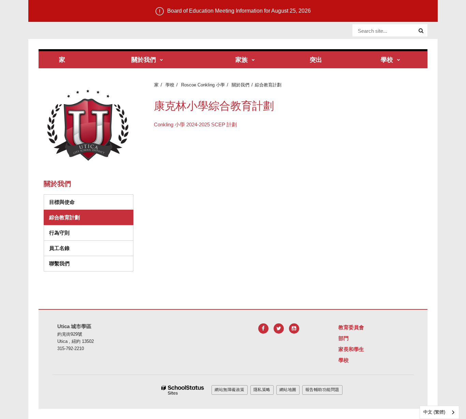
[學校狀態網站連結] (183, 390)
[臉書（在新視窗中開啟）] (263, 328)
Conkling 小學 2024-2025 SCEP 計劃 (195, 124)
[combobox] (439, 412)
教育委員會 (351, 327)
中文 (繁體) (434, 412)
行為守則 (82, 232)
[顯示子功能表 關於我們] (161, 60)
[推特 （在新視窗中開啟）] (279, 328)
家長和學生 (351, 349)
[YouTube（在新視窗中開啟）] (294, 328)
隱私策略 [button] (262, 389)
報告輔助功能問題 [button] (322, 389)
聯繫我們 (59, 263)
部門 (343, 338)
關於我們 (240, 84)
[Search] (421, 31)
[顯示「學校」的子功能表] (398, 60)
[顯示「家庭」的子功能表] (253, 60)
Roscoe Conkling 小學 (203, 84)
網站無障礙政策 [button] (230, 389)
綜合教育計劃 (64, 217)
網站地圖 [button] (287, 389)
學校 (169, 84)
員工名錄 (59, 248)
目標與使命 (62, 202)
